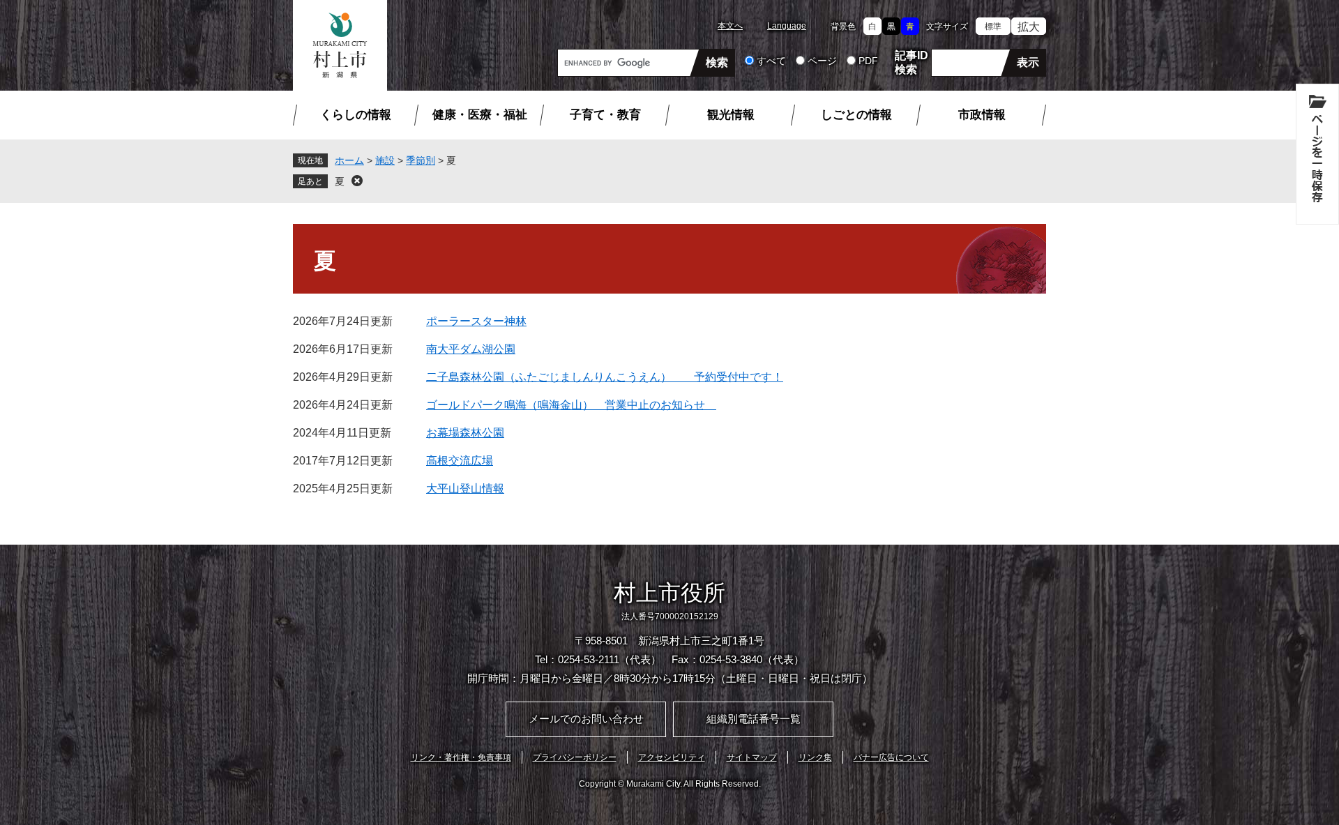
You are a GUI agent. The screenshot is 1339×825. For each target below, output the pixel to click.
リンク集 (815, 757)
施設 (385, 160)
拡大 (1029, 27)
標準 (993, 26)
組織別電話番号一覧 (753, 719)
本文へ (730, 26)
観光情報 (731, 114)
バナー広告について (891, 757)
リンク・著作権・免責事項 (461, 757)
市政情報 (982, 114)
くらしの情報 (355, 114)
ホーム (349, 160)
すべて (771, 60)
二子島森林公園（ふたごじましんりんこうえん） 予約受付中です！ (604, 377)
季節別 (420, 160)
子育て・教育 (605, 114)
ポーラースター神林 (476, 321)
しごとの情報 (856, 114)
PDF (868, 60)
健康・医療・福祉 (479, 114)
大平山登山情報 (465, 488)
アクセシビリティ (671, 757)
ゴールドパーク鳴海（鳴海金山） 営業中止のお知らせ (571, 405)
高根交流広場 (459, 461)
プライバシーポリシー (574, 757)
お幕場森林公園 (465, 433)
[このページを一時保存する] (1317, 154)
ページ (822, 60)
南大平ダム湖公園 (470, 349)
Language (786, 26)
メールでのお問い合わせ (586, 719)
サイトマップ (752, 757)
